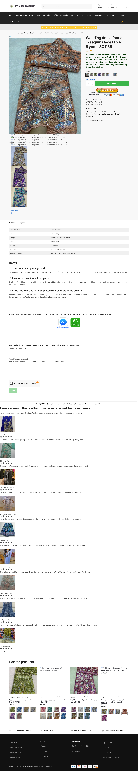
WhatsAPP (76, 750)
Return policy (15, 756)
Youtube (44, 750)
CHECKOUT (99, 8)
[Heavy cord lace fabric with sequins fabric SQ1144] (53, 680)
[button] (125, 18)
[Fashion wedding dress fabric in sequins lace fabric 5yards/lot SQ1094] (115, 680)
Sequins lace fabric (36, 33)
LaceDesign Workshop (44, 766)
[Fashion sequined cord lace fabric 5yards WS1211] (23, 680)
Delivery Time (91, 109)
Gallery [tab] (11, 223)
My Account (107, 742)
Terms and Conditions (111, 756)
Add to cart (112, 83)
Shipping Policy (16, 747)
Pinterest (44, 756)
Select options (23, 722)
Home (12, 33)
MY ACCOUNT (112, 8)
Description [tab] (20, 223)
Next (13, 213)
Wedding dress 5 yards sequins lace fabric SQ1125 (83, 701)
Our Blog (106, 747)
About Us (13, 742)
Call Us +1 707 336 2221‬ (80, 745)
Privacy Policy (15, 751)
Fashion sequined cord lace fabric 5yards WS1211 (21, 701)
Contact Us (107, 751)
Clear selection (90, 79)
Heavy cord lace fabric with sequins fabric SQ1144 (53, 701)
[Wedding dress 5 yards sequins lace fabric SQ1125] (84, 680)
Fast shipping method (94, 121)
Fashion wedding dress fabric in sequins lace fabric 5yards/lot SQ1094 (113, 702)
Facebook (44, 745)
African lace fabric (22, 33)
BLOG (127, 8)
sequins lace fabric (95, 404)
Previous (14, 211)
